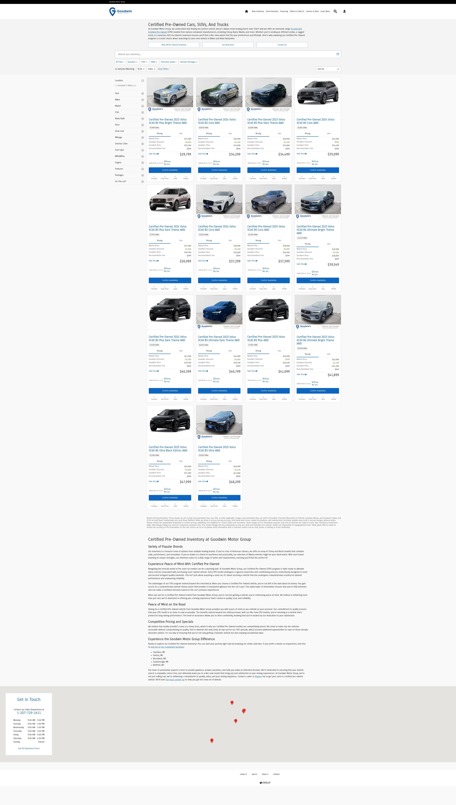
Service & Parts (312, 11)
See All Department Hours (29, 748)
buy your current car (175, 680)
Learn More (325, 11)
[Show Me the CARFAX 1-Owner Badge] (168, 163)
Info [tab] (181, 133)
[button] (170, 128)
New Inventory (258, 11)
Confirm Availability (170, 170)
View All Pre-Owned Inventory (174, 45)
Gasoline (133, 62)
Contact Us (282, 45)
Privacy (264, 774)
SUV (144, 62)
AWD (154, 62)
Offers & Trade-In (297, 11)
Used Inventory (272, 11)
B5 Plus (120, 62)
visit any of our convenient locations (167, 647)
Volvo (150, 69)
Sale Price (153, 154)
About (254, 774)
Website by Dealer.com (265, 783)
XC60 (140, 69)
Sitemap (275, 774)
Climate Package (188, 62)
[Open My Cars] (344, 11)
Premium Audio (168, 62)
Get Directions (228, 45)
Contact (243, 774)
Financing (284, 11)
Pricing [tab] (159, 133)
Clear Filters (163, 69)
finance (258, 677)
